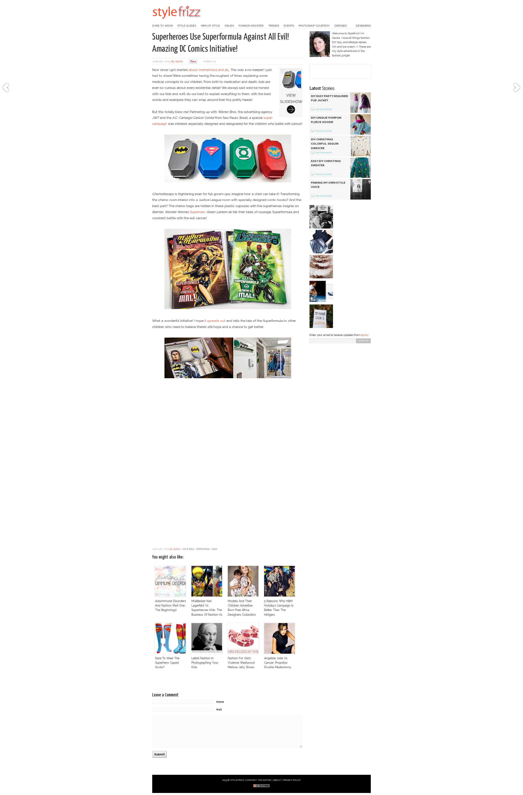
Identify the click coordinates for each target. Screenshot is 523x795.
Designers (363, 25)
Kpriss (364, 335)
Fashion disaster (251, 25)
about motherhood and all (208, 70)
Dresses (341, 25)
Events (289, 25)
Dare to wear (162, 25)
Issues (229, 25)
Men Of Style (210, 25)
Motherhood (203, 548)
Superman (197, 212)
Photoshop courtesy (314, 25)
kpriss (179, 61)
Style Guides (187, 25)
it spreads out (215, 321)
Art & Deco (189, 548)
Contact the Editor (258, 780)
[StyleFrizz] (176, 21)
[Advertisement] (227, 512)
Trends (273, 25)
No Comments (324, 109)
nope (214, 548)
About (277, 780)
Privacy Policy (292, 780)
